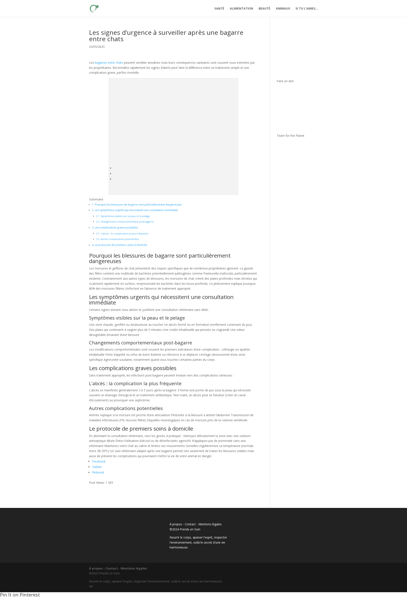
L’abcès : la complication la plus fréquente (122, 233)
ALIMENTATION (241, 8)
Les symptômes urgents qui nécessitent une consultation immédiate (135, 210)
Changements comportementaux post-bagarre (125, 221)
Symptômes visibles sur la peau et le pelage (123, 216)
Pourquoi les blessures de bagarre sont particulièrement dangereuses (137, 204)
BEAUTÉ (264, 8)
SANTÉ (219, 8)
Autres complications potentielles (117, 239)
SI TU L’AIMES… (306, 8)
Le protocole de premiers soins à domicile (119, 245)
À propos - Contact (183, 524)
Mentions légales (210, 524)
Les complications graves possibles (115, 227)
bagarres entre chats (109, 63)
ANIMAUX (283, 8)
